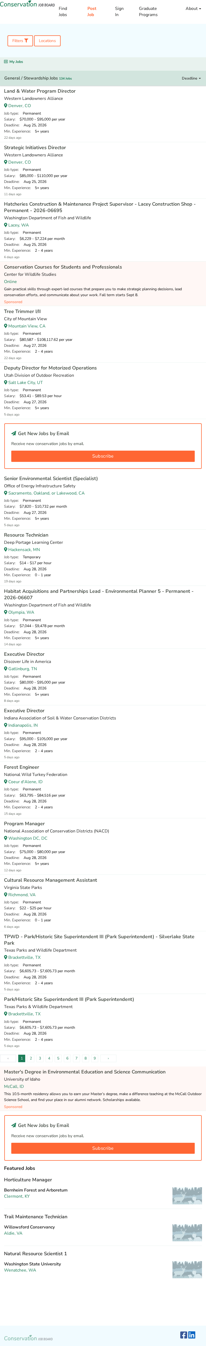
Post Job (91, 12)
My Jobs (16, 61)
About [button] (192, 9)
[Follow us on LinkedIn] (191, 1335)
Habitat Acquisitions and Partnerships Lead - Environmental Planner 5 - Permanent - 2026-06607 (99, 594)
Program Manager (24, 823)
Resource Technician (26, 535)
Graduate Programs (148, 12)
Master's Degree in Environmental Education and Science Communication (84, 1072)
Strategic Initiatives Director (35, 147)
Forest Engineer (21, 767)
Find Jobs (63, 12)
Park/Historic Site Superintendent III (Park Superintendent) (69, 999)
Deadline (190, 78)
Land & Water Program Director (40, 91)
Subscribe (103, 456)
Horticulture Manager (28, 1180)
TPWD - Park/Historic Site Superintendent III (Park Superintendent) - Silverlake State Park (99, 939)
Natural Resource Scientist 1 (35, 1253)
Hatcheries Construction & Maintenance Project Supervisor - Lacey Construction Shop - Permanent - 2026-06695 (100, 207)
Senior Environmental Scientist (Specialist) (51, 478)
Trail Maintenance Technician (35, 1216)
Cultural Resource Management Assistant (50, 880)
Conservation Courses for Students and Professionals (63, 267)
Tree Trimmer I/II (22, 311)
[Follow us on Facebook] (183, 1335)
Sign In (119, 12)
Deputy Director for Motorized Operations (50, 368)
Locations (47, 40)
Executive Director (24, 654)
